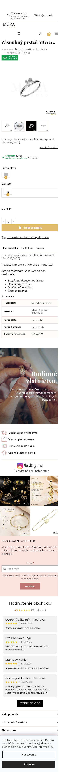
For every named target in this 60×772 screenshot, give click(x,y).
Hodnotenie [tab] (27, 247)
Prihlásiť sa (30, 586)
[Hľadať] (19, 33)
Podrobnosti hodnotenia (30, 49)
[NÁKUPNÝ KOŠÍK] (48, 34)
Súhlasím (29, 764)
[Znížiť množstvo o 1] (4, 221)
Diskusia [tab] (40, 247)
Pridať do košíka (30, 227)
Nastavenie (29, 754)
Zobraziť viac (30, 703)
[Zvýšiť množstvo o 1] (13, 221)
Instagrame (41, 470)
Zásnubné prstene (42, 302)
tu (52, 746)
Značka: (17, 52)
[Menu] (56, 33)
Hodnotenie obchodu (30, 603)
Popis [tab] (6, 247)
